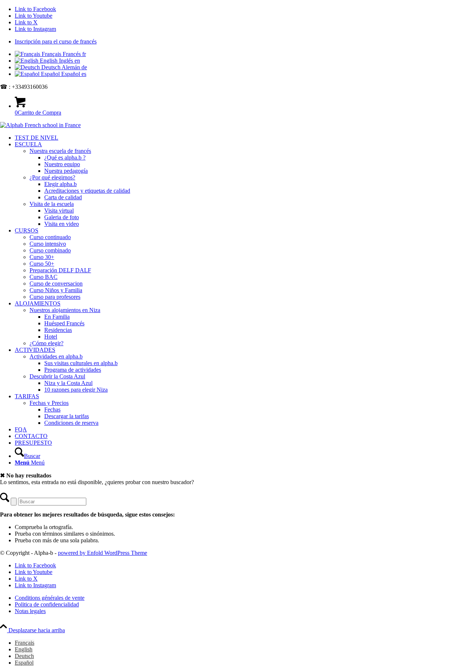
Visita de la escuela (52, 204)
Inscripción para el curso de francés (56, 41)
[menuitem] (243, 41)
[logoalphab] (40, 125)
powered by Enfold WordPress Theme (102, 553)
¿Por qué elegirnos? (52, 177)
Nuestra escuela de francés (60, 151)
